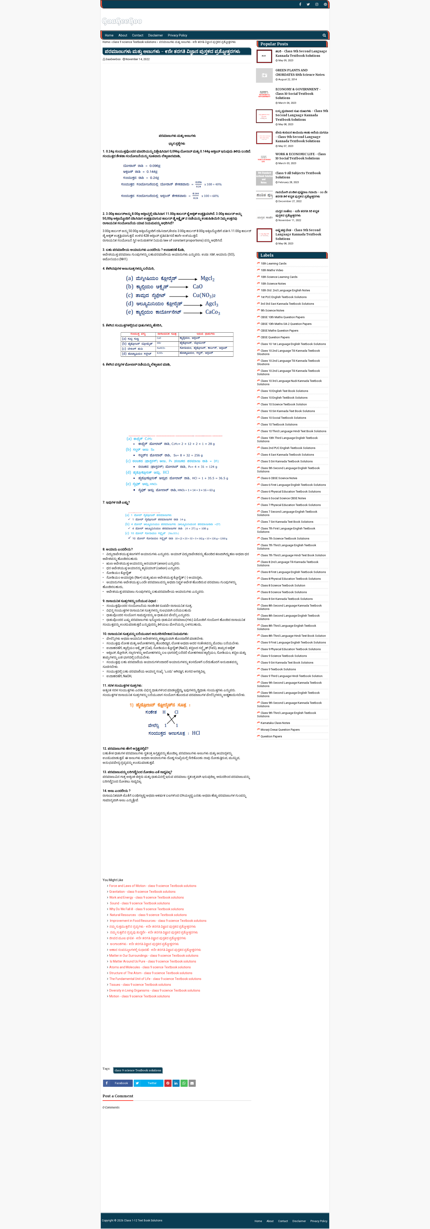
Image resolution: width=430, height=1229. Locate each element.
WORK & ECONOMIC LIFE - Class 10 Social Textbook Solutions (300, 156)
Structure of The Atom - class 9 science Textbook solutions (150, 973)
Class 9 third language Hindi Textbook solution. (292, 676)
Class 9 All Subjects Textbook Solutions (298, 175)
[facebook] (300, 4)
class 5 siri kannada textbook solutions (287, 461)
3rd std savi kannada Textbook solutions (287, 303)
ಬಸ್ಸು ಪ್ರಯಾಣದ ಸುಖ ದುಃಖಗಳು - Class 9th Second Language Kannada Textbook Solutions (301, 115)
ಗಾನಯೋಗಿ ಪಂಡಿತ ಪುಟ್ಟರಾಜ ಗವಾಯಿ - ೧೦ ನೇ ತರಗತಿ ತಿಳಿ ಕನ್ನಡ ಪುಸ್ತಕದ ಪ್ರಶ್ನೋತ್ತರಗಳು (301, 194)
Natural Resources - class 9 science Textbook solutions (148, 915)
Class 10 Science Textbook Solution (284, 404)
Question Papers (271, 736)
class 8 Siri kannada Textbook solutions (287, 599)
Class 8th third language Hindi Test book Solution (293, 635)
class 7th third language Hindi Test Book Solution (293, 555)
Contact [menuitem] (137, 35)
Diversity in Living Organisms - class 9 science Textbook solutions (154, 990)
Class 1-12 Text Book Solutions (143, 1220)
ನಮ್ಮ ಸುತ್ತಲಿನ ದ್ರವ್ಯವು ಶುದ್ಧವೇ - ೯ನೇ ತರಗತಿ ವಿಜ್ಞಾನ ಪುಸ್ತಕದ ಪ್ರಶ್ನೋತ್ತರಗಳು (153, 932)
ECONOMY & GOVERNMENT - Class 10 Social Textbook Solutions (298, 93)
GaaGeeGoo (113, 59)
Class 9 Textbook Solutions (278, 669)
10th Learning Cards (273, 263)
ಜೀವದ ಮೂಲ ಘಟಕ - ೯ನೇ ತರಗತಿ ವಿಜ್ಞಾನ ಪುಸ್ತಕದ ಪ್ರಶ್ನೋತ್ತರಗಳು (147, 938)
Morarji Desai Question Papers (280, 729)
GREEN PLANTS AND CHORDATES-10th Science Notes (300, 72)
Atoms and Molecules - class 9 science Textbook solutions (150, 967)
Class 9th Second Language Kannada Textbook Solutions (289, 684)
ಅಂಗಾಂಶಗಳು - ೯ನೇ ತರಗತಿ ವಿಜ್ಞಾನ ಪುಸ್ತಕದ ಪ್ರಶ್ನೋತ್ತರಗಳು (144, 944)
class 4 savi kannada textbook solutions (287, 454)
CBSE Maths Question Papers (279, 330)
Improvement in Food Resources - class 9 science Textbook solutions (157, 920)
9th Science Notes (272, 310)
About (270, 1221)
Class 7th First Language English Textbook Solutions (286, 530)
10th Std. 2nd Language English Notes (285, 290)
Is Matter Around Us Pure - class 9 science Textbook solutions (152, 961)
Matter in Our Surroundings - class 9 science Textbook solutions (153, 955)
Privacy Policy (318, 1221)
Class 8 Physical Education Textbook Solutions (291, 578)
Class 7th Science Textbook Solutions (285, 538)
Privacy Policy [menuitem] (177, 35)
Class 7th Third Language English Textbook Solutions (286, 547)
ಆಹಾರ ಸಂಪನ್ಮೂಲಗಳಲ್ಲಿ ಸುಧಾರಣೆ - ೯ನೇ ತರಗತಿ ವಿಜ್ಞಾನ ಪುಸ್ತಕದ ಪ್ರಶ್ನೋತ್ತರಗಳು (155, 950)
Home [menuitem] (109, 35)
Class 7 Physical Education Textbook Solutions (291, 505)
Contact (283, 1221)
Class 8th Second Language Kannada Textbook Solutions (289, 607)
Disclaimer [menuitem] (155, 35)
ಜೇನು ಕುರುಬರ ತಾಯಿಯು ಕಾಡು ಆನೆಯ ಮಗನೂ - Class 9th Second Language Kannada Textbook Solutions (301, 137)
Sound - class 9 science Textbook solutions (139, 903)
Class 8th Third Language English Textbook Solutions (286, 627)
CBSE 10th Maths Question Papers (283, 317)
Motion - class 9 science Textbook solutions (139, 996)
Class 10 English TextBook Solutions (284, 397)
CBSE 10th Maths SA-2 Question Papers (286, 324)
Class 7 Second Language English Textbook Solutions (287, 513)
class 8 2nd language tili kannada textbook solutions (287, 563)
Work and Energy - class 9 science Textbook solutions (146, 897)
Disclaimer (299, 1221)
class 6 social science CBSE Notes (283, 498)
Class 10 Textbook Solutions (279, 424)
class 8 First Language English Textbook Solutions (293, 572)
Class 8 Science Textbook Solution (283, 585)
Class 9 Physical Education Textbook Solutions (291, 649)
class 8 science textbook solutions (284, 592)
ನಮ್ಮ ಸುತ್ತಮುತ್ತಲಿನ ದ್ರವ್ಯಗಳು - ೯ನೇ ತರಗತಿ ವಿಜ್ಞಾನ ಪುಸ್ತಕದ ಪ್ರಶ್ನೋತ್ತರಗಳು (152, 926)
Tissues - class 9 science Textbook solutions (140, 984)
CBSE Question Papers (275, 337)
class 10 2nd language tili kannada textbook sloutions (288, 352)
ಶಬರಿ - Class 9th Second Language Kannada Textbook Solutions (301, 53)
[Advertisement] (177, 94)
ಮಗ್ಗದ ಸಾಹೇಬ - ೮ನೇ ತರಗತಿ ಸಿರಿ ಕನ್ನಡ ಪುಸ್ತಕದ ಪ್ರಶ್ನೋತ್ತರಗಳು (297, 213)
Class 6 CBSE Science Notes (279, 478)
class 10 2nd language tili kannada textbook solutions (288, 372)
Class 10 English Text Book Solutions (284, 391)
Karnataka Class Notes (275, 723)
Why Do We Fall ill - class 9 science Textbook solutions (146, 909)
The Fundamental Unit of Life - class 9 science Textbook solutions (155, 979)
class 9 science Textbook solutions (134, 42)
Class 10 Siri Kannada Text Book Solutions (288, 411)
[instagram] (317, 4)
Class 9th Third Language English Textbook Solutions (286, 714)
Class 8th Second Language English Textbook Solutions (288, 617)
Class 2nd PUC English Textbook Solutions (288, 448)
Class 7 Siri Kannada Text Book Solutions (287, 521)
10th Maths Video (272, 270)
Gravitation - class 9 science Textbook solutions (142, 891)
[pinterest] (325, 4)
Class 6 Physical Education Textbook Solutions (291, 491)
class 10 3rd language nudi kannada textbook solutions (289, 382)
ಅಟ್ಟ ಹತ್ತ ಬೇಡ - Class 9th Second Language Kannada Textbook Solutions (298, 234)
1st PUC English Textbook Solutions (284, 297)
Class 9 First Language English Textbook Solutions (293, 642)
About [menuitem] (122, 35)
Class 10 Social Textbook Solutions (283, 417)
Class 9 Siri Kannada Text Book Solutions (287, 662)
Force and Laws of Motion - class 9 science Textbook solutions (152, 886)
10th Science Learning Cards (279, 277)
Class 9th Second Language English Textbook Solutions (288, 694)
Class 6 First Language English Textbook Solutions (293, 485)
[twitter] (308, 4)
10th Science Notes (273, 283)
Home (106, 42)
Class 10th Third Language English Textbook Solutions (287, 439)
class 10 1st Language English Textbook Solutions (293, 344)
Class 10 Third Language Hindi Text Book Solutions (293, 431)
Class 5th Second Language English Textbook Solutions (288, 469)
